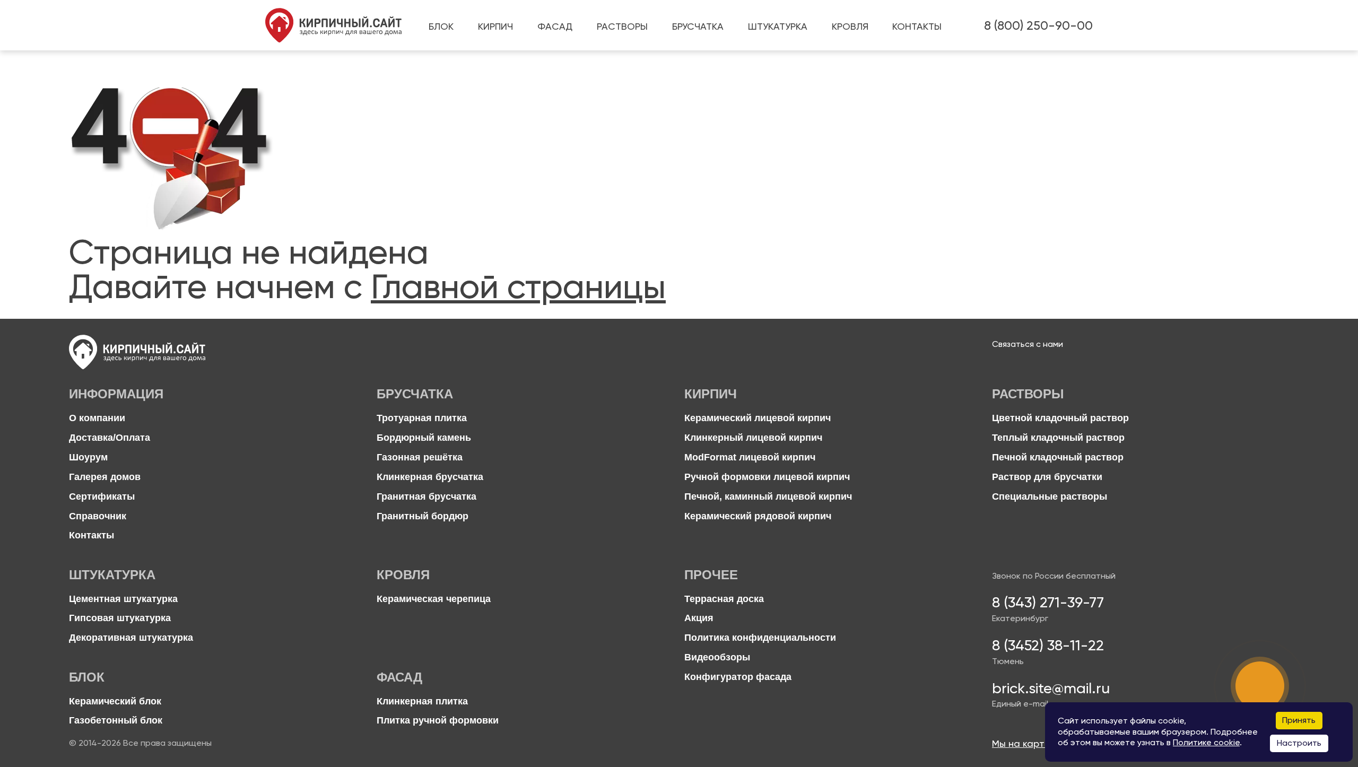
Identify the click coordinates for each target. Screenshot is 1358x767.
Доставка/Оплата (109, 438)
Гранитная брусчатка (426, 497)
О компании (97, 418)
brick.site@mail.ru (1051, 688)
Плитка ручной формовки (438, 721)
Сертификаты (102, 497)
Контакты (91, 535)
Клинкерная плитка (422, 701)
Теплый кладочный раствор (1058, 438)
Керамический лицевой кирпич (757, 418)
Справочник (97, 516)
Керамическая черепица (434, 599)
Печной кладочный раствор (1058, 457)
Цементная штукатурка (123, 599)
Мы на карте (1021, 743)
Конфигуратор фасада (737, 677)
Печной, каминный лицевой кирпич (768, 497)
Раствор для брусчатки (1047, 477)
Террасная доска (724, 599)
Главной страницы (518, 286)
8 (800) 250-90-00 (1038, 25)
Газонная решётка (420, 457)
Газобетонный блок (115, 721)
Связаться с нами (1027, 344)
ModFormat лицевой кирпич (749, 457)
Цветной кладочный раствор (1060, 418)
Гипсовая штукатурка (120, 618)
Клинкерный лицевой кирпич (753, 438)
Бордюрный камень (424, 438)
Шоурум (88, 457)
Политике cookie (1206, 742)
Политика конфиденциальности (760, 638)
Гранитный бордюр (422, 516)
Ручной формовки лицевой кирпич (767, 477)
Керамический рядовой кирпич (757, 516)
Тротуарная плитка (422, 418)
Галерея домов (105, 477)
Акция (698, 618)
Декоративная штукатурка (131, 638)
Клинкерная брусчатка (430, 477)
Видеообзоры (717, 657)
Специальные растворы (1049, 497)
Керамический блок (115, 701)
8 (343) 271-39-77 (1048, 602)
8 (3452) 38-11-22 (1048, 645)
